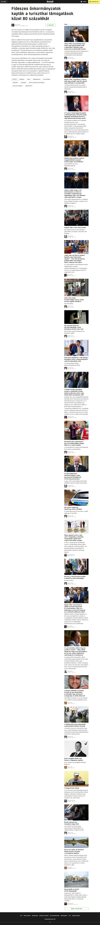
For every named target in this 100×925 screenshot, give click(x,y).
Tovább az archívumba (76, 908)
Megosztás (51, 25)
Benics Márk (17, 24)
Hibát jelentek (27, 915)
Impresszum (35, 915)
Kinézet (85, 1)
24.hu (17, 36)
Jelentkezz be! (94, 1)
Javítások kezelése (44, 915)
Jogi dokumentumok (55, 915)
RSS (70, 915)
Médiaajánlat (64, 915)
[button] (14, 79)
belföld (16, 25)
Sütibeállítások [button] (76, 915)
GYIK (21, 915)
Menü (4, 1)
